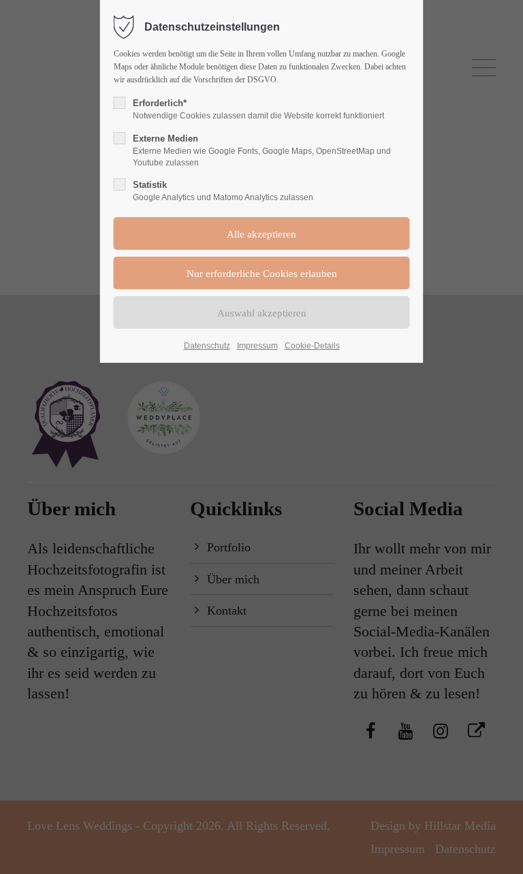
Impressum (257, 346)
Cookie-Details (312, 346)
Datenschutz (207, 346)
